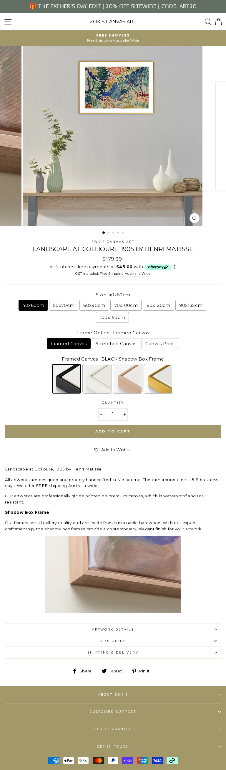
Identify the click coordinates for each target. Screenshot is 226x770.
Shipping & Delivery (112, 652)
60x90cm (94, 305)
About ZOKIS (113, 695)
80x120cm (158, 305)
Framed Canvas (69, 343)
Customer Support (113, 712)
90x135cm (191, 305)
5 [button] (123, 233)
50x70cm (63, 305)
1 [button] (103, 232)
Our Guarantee (113, 729)
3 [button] (113, 233)
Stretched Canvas (116, 343)
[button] (113, 449)
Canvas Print (159, 343)
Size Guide (113, 641)
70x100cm (126, 305)
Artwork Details (113, 629)
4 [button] (118, 233)
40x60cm (33, 305)
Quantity (113, 403)
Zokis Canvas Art (113, 21)
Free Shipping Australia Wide (125, 274)
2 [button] (109, 233)
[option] (113, 38)
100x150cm (112, 317)
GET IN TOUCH (113, 746)
